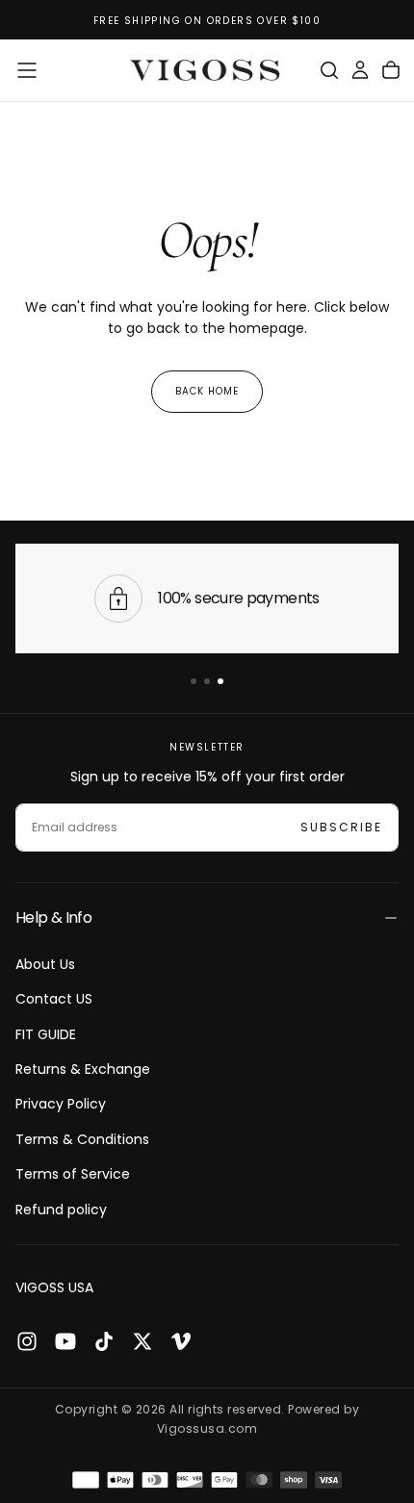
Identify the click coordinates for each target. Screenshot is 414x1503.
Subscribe (341, 827)
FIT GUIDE (45, 1034)
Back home (207, 391)
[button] (27, 70)
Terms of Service (72, 1174)
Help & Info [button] (53, 917)
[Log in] (360, 70)
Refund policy (61, 1209)
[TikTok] (104, 1341)
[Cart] (390, 70)
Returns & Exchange (82, 1069)
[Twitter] (142, 1341)
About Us (45, 964)
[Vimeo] (181, 1341)
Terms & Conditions (82, 1139)
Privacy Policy (60, 1103)
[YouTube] (65, 1341)
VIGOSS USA (54, 1287)
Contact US (53, 998)
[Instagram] (27, 1341)
